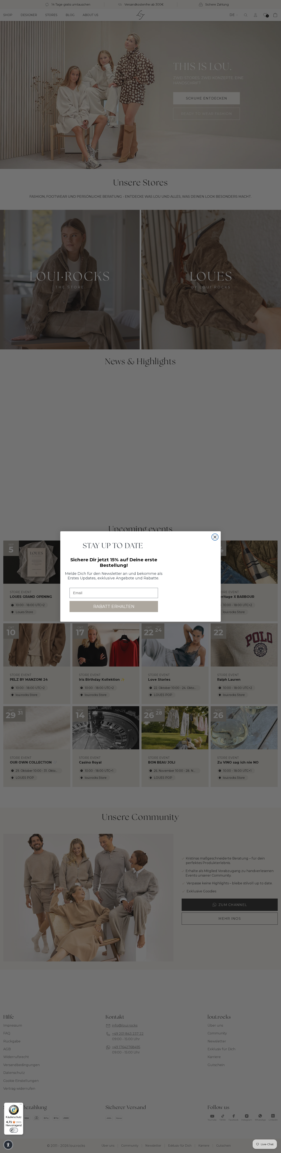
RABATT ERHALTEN (113, 606)
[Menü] (20, 1105)
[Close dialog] (215, 537)
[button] (8, 1145)
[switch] (14, 1130)
